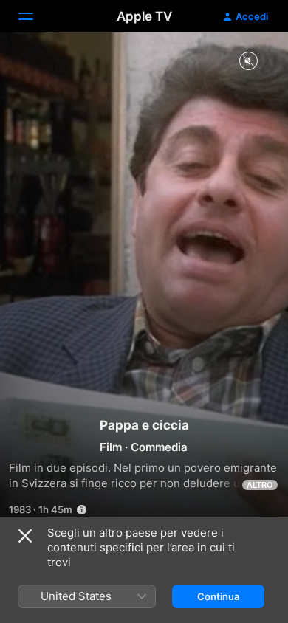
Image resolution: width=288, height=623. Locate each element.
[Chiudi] (25, 536)
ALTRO (260, 485)
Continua (218, 596)
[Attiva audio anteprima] (248, 61)
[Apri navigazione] (34, 16)
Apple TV (144, 16)
